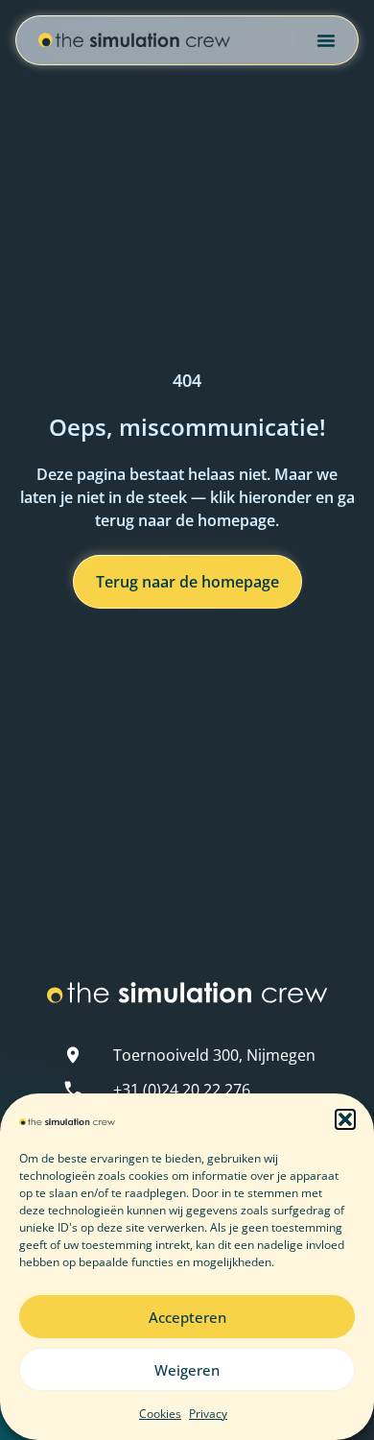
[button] (345, 1119)
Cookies (160, 1413)
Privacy (208, 1413)
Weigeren (187, 1370)
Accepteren (187, 1317)
